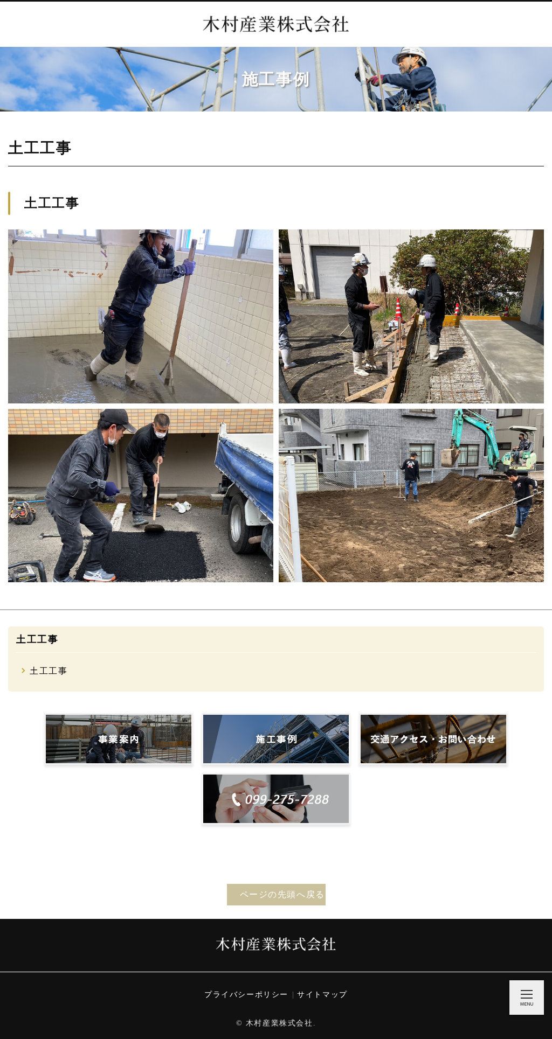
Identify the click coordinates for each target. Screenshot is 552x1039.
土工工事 (37, 639)
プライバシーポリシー (246, 995)
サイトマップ (322, 995)
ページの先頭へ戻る (282, 894)
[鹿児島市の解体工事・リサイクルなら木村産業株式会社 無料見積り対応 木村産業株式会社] (276, 24)
